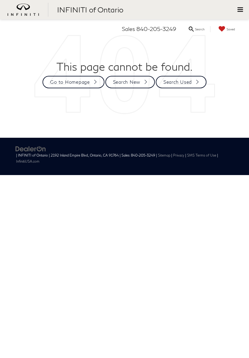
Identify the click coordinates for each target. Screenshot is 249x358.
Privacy (178, 155)
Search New (127, 82)
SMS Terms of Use (201, 155)
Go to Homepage (70, 82)
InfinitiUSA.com (27, 161)
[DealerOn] (30, 148)
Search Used (177, 82)
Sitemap (164, 155)
